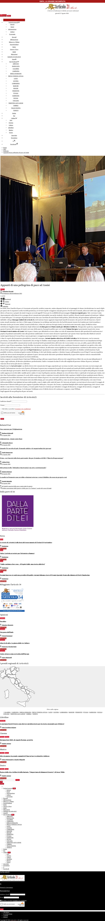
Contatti (5, 915)
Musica (11, 130)
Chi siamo (6, 912)
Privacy (5, 917)
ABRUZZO (16, 64)
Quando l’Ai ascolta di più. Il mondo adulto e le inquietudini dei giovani (25, 448)
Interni (12, 24)
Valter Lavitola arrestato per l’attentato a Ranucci (17, 553)
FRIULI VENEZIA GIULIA (15, 76)
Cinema (11, 123)
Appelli (14, 59)
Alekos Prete (6, 462)
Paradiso (3, 621)
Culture (12, 32)
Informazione (12, 29)
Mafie (14, 47)
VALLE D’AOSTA (16, 108)
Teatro (11, 132)
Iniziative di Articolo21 (14, 57)
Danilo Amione (6, 743)
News (1, 539)
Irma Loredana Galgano (9, 727)
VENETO (15, 110)
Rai (14, 116)
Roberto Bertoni (7, 472)
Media (14, 113)
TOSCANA (16, 101)
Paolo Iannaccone (7, 452)
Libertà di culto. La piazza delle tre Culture (15, 643)
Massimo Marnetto (7, 625)
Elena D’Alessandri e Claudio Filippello (13, 760)
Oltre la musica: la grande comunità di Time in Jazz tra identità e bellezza (24, 756)
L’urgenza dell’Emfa (6, 632)
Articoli (2, 289)
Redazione (5, 546)
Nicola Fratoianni (7, 636)
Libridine (11, 128)
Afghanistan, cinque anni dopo (11, 439)
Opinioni (2, 618)
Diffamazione (14, 39)
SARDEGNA (15, 96)
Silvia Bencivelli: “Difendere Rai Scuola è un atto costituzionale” (23, 468)
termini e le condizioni (23, 409)
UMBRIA (15, 105)
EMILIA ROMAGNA (15, 73)
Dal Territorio (13, 62)
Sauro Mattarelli (7, 657)
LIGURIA (15, 81)
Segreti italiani (14, 44)
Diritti (14, 52)
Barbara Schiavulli (7, 433)
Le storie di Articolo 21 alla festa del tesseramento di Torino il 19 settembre (26, 542)
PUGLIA (15, 93)
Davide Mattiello (7, 481)
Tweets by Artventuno (6, 887)
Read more (3, 548)
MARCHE (16, 86)
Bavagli (14, 37)
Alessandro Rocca (7, 443)
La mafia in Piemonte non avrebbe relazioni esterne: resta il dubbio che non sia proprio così (33, 477)
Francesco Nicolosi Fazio (9, 647)
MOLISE (15, 88)
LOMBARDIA (16, 83)
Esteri (12, 27)
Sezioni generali (13, 22)
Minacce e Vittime (14, 42)
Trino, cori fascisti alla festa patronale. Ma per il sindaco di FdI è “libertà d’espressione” (31, 458)
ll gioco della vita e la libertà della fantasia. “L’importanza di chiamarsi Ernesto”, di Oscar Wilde (32, 772)
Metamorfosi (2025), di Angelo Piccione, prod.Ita (16, 740)
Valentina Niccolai (7, 291)
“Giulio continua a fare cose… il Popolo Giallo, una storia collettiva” (22, 564)
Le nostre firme (7, 914)
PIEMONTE (15, 91)
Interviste (14, 135)
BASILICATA (16, 66)
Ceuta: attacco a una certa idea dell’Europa (14, 654)
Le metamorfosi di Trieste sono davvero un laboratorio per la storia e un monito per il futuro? (32, 724)
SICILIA (15, 98)
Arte (11, 120)
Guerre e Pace (14, 49)
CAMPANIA (15, 71)
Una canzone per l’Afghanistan (11, 429)
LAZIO (16, 78)
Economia (12, 34)
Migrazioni (14, 54)
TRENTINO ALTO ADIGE (16, 103)
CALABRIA (16, 69)
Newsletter (14, 138)
